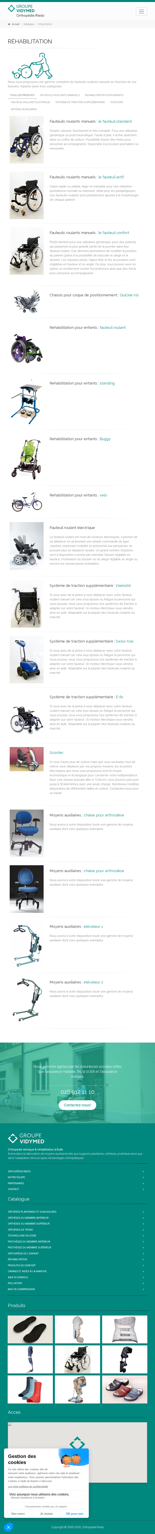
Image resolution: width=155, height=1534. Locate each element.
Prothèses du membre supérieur (29, 1247)
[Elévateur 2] (27, 1000)
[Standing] (27, 401)
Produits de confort (22, 1265)
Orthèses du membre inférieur (28, 1217)
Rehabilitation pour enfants (104, 95)
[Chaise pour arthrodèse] (27, 833)
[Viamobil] (27, 603)
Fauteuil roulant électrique (30, 102)
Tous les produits (22, 95)
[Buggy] (27, 457)
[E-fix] (27, 715)
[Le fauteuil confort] (27, 251)
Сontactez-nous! (77, 1105)
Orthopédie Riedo (19, 1171)
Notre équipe (16, 1177)
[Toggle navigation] (141, 11)
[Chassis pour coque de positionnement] (27, 301)
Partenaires (16, 1183)
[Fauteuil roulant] (27, 345)
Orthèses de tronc (20, 1229)
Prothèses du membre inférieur (29, 1241)
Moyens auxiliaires (24, 109)
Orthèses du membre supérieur (29, 1223)
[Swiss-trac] (27, 659)
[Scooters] (27, 759)
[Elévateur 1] (27, 944)
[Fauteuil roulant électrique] (27, 546)
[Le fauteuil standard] (27, 139)
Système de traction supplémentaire (80, 102)
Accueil (15, 24)
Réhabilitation (17, 1259)
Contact (13, 1189)
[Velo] (27, 502)
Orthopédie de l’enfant (23, 1253)
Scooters (116, 102)
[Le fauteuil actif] (27, 195)
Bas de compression (21, 1289)
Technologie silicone (22, 1235)
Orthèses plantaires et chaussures (32, 1211)
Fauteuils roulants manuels (60, 95)
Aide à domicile (18, 1277)
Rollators (15, 1283)
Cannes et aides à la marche (27, 1271)
